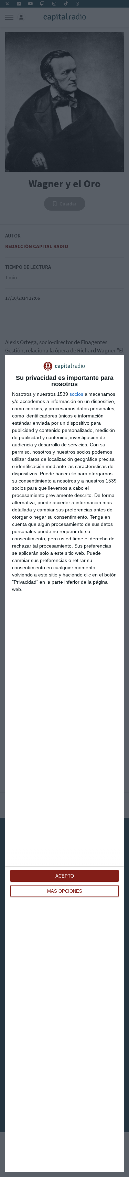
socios (76, 394)
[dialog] (64, 763)
